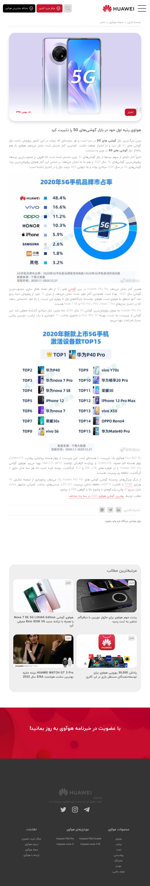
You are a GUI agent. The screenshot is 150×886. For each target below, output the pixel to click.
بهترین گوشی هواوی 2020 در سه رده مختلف (96, 496)
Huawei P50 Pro (65, 839)
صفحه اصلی (134, 22)
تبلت (118, 850)
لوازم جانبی (118, 871)
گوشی (72, 289)
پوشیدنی (118, 855)
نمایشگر (118, 861)
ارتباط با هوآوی (31, 855)
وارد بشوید (110, 521)
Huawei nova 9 (65, 844)
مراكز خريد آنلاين (47, 8)
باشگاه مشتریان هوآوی (16, 8)
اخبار (102, 22)
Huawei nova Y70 (90, 844)
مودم (118, 866)
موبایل (118, 839)
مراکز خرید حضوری (31, 839)
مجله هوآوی (116, 22)
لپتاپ (119, 844)
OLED (128, 485)
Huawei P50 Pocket (90, 839)
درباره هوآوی (31, 844)
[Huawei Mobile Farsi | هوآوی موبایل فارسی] (118, 8)
